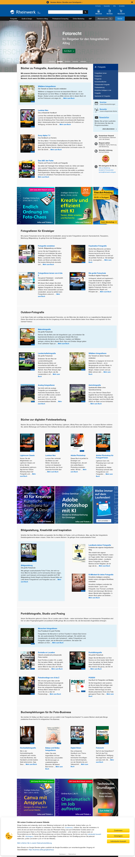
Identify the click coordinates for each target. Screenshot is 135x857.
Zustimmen (69, 827)
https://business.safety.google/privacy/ (41, 850)
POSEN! (92, 677)
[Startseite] (25, 12)
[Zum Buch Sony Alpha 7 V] (27, 144)
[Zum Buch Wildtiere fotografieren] (27, 93)
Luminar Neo (43, 110)
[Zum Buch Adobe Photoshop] (77, 443)
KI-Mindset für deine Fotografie (101, 574)
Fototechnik (98, 76)
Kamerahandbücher (100, 82)
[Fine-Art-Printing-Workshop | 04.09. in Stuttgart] (105, 205)
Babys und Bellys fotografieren (52, 749)
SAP (90, 19)
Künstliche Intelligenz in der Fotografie (103, 91)
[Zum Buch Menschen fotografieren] (27, 636)
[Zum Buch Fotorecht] (102, 735)
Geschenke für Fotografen (102, 96)
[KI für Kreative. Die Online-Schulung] (36, 505)
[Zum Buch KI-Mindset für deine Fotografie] (78, 583)
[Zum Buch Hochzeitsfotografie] (27, 735)
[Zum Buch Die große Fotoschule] (77, 281)
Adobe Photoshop (78, 455)
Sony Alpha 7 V (44, 135)
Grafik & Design (27, 19)
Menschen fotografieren (47, 628)
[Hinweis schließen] (132, 2)
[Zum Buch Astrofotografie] (77, 393)
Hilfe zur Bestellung (104, 168)
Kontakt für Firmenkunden (106, 170)
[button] (52, 61)
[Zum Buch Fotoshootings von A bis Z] (27, 686)
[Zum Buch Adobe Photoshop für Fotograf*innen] (103, 443)
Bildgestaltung (27, 565)
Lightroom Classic (27, 455)
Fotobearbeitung (99, 87)
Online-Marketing (78, 19)
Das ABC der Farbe (45, 160)
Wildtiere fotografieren (47, 86)
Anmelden (122, 6)
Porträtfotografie (95, 652)
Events (120, 19)
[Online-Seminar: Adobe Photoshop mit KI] (74, 505)
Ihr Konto (98, 6)
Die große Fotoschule (97, 273)
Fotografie (13, 19)
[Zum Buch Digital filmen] (77, 735)
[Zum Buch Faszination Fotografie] (78, 254)
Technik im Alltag (42, 19)
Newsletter (107, 6)
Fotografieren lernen (101, 73)
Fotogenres (98, 79)
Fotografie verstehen (46, 246)
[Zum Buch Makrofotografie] (27, 336)
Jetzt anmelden (69, 51)
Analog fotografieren (46, 385)
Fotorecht (100, 748)
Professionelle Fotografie (102, 84)
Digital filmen (76, 748)
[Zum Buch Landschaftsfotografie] (27, 361)
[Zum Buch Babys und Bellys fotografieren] (53, 735)
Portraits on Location (46, 652)
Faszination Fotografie (98, 246)
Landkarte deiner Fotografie (100, 545)
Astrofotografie (95, 385)
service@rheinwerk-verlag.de (107, 172)
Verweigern (29, 836)
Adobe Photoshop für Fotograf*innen (104, 456)
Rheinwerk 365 (105, 19)
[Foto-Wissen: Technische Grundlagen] (105, 797)
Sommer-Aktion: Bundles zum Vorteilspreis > (66, 2)
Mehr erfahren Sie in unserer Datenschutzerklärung (34, 843)
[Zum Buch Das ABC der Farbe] (27, 169)
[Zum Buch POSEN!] (77, 686)
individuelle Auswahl (94, 834)
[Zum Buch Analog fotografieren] (28, 393)
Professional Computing (60, 19)
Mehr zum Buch (69, 98)
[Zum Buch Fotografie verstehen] (27, 254)
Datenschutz (72, 854)
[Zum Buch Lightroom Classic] (27, 443)
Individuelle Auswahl (118, 841)
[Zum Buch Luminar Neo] (27, 118)
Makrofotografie (44, 329)
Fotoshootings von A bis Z (48, 677)
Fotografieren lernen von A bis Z (50, 274)
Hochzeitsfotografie (28, 748)
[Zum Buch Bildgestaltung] (28, 553)
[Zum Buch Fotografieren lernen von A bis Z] (27, 281)
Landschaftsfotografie (47, 353)
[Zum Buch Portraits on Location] (27, 660)
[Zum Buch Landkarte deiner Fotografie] (78, 553)
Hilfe (114, 6)
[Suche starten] (85, 12)
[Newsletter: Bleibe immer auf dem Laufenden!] (105, 505)
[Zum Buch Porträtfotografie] (77, 660)
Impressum (62, 854)
